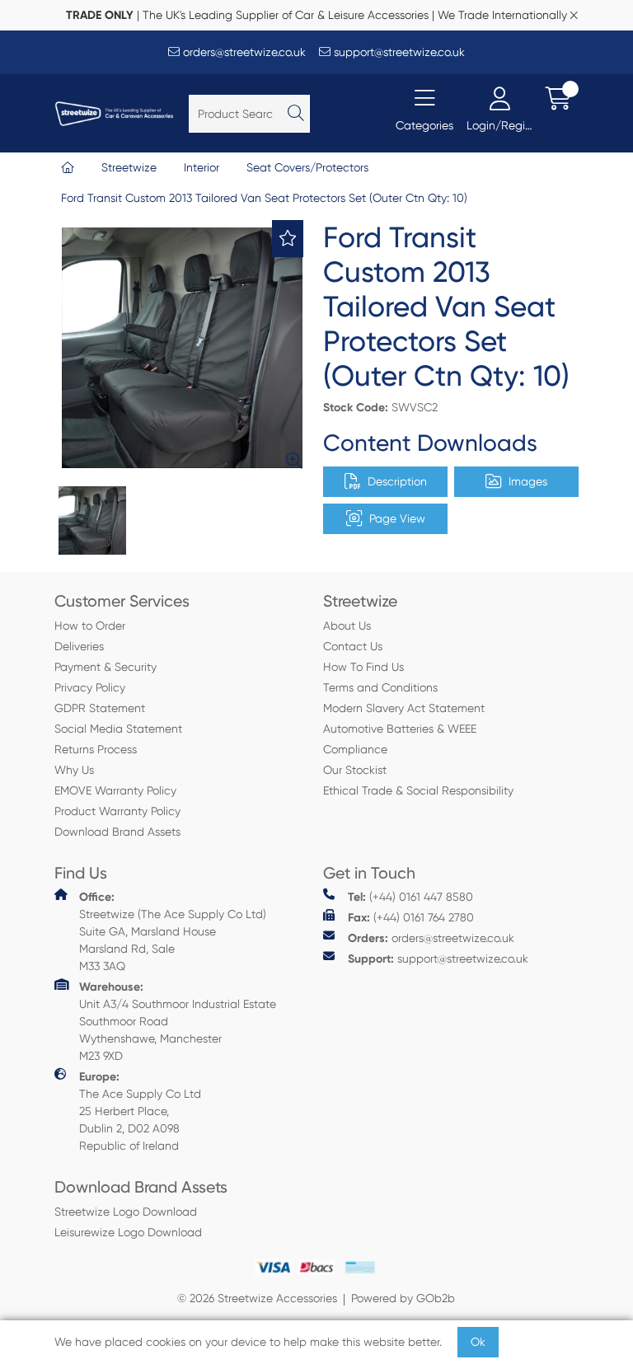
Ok (478, 1341)
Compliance (355, 749)
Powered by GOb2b (403, 1298)
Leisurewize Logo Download (128, 1232)
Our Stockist (355, 769)
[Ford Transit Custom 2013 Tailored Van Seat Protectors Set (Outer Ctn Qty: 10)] (182, 348)
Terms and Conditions (380, 687)
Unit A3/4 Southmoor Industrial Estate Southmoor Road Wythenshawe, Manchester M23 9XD (177, 1021)
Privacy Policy (89, 687)
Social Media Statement (118, 728)
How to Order (89, 625)
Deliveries (79, 646)
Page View (397, 518)
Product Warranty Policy (117, 811)
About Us (347, 625)
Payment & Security (105, 666)
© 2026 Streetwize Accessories (257, 1298)
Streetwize (129, 167)
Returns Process (95, 749)
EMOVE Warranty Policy (115, 790)
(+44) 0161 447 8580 (410, 897)
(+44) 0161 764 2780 (411, 918)
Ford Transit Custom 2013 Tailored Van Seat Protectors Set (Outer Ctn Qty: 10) (264, 197)
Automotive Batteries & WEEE (399, 728)
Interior (201, 167)
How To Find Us (363, 666)
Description (397, 481)
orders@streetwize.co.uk (243, 52)
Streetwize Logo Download (125, 1211)
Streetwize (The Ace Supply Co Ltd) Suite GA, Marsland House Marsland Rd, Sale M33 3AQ (172, 931)
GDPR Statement (99, 708)
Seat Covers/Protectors (307, 167)
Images (528, 481)
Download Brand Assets (117, 831)
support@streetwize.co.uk (398, 52)
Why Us (74, 769)
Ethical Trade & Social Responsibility (418, 790)
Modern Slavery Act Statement (404, 708)
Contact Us (352, 646)
